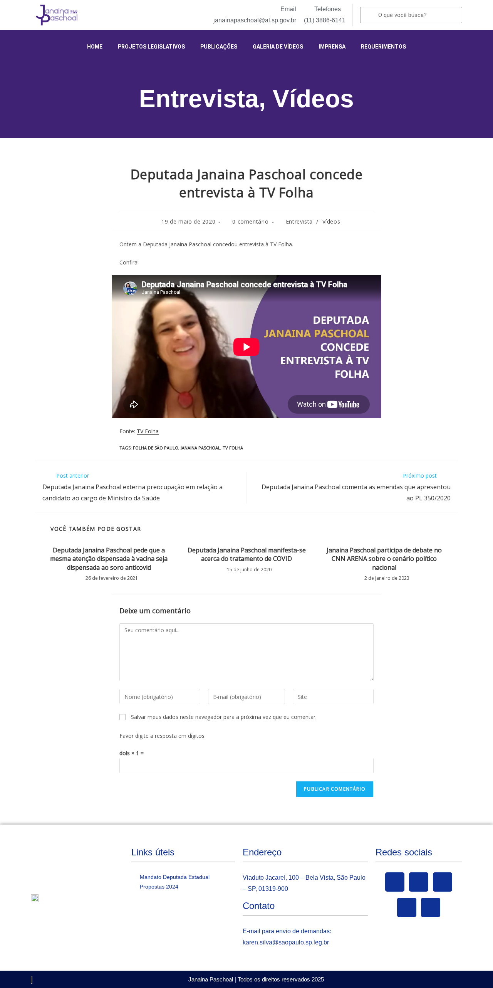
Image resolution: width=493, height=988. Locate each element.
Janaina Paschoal (200, 448)
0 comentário (250, 221)
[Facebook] (394, 882)
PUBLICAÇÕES (218, 47)
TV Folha (148, 431)
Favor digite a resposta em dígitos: (162, 735)
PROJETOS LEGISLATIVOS (151, 47)
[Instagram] (406, 907)
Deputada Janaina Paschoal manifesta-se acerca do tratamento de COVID (247, 554)
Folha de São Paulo (155, 448)
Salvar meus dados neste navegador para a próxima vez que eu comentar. (224, 716)
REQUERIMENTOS (383, 47)
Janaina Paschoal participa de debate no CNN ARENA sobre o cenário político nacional (384, 559)
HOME (94, 47)
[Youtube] (442, 882)
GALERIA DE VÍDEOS (278, 47)
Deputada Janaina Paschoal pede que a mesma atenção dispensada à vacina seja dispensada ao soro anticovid (109, 559)
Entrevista (199, 99)
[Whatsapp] (430, 907)
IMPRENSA (332, 47)
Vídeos (313, 99)
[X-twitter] (418, 882)
